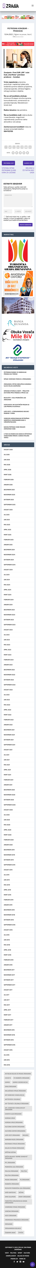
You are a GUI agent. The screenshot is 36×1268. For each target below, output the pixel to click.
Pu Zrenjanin (24, 1179)
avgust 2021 (8, 750)
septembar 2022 (9, 685)
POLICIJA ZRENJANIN (11, 1171)
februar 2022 (9, 720)
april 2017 (7, 1010)
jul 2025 (7, 514)
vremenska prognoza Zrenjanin (16, 1220)
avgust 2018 (8, 930)
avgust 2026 (8, 449)
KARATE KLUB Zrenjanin (13, 1114)
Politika (13, 1253)
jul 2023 (7, 635)
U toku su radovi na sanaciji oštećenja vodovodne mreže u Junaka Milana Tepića (18, 435)
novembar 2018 (9, 915)
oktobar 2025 (9, 499)
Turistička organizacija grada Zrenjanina (16, 1202)
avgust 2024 (8, 569)
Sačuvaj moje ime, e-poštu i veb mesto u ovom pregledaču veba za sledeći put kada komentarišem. (17, 218)
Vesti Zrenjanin (10, 1215)
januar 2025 (8, 544)
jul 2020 (7, 815)
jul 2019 (6, 875)
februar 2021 (8, 780)
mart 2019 (7, 895)
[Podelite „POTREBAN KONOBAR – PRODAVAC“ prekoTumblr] (14, 147)
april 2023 (7, 649)
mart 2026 (7, 474)
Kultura (27, 1253)
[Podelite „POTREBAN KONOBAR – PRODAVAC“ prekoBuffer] (22, 147)
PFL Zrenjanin (10, 1162)
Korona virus (10, 1118)
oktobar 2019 (9, 860)
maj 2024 (7, 585)
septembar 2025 (9, 504)
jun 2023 (7, 640)
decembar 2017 (9, 970)
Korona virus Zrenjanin (13, 1122)
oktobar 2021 (9, 740)
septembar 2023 (9, 624)
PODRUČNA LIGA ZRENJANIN (14, 1167)
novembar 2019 (9, 855)
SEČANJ (21, 1192)
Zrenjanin (8, 1224)
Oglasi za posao (20, 34)
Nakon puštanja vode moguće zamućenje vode (14, 428)
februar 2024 (9, 599)
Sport (20, 1253)
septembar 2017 (9, 985)
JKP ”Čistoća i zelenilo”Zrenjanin (16, 1103)
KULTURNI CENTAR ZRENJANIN (14, 1126)
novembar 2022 (9, 674)
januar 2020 (8, 845)
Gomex (7, 1082)
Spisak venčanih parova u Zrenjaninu (17, 379)
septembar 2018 (9, 925)
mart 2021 (7, 775)
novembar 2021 (9, 735)
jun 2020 (7, 820)
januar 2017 (8, 1025)
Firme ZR (22, 1259)
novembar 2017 (9, 975)
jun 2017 (7, 1000)
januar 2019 (8, 905)
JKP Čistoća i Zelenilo (12, 1099)
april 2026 (7, 469)
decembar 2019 (9, 850)
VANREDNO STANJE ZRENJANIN (15, 1207)
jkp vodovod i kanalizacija (14, 1095)
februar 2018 (8, 960)
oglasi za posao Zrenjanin (14, 1148)
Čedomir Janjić (10, 1232)
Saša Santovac (10, 1192)
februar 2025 (9, 539)
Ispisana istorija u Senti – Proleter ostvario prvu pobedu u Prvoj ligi (16, 392)
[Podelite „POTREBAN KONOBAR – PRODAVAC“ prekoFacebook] (6, 147)
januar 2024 (8, 604)
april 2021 (7, 770)
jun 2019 (7, 880)
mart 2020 (7, 835)
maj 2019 (7, 885)
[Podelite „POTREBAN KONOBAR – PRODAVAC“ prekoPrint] (30, 147)
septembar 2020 (10, 805)
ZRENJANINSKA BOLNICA (13, 1228)
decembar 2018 (9, 910)
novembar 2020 (9, 795)
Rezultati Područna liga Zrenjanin (17, 1188)
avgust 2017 (8, 990)
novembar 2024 (9, 554)
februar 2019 (8, 900)
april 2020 (7, 830)
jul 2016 (6, 1055)
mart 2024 (7, 594)
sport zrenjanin (24, 1197)
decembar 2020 (9, 790)
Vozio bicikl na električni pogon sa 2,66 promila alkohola (16, 405)
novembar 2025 (9, 494)
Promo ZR (14, 1259)
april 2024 (7, 589)
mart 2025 (7, 534)
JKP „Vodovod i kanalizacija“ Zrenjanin (15, 1108)
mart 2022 (7, 715)
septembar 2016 (9, 1045)
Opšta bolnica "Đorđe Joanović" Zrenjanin (16, 1157)
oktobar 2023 (9, 619)
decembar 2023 (9, 610)
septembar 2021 (9, 745)
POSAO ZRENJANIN (11, 1179)
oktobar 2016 (9, 1040)
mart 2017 (7, 1015)
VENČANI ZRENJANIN (11, 1211)
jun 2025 (7, 519)
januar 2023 (8, 665)
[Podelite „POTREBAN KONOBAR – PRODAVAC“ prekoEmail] (26, 147)
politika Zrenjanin (11, 1175)
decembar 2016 (9, 1030)
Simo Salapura (10, 1197)
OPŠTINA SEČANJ (10, 1152)
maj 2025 (7, 524)
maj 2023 (7, 644)
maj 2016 (7, 1065)
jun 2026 (7, 459)
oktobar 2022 (9, 680)
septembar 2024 (10, 564)
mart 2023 (7, 655)
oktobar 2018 (9, 920)
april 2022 (7, 710)
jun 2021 (7, 760)
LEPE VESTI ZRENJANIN (12, 1135)
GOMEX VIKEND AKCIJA (20, 1082)
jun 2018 (7, 940)
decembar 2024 (9, 549)
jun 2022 (7, 699)
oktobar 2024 (9, 559)
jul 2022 (7, 695)
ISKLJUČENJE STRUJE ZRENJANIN (15, 1091)
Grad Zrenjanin (10, 1086)
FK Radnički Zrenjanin (21, 1078)
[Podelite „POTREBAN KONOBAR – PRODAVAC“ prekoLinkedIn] (18, 147)
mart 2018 (7, 955)
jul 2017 (6, 995)
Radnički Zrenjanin (12, 1184)
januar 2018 (8, 965)
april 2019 (7, 890)
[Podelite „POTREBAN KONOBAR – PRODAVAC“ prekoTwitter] (10, 147)
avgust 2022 (8, 690)
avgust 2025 (8, 509)
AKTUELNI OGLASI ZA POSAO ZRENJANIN (18, 1074)
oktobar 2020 (9, 800)
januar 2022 (8, 725)
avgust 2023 (8, 630)
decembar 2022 (9, 669)
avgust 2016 (8, 1050)
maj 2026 (7, 464)
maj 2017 (7, 1005)
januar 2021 (8, 785)
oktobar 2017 (9, 980)
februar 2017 (8, 1020)
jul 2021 (6, 755)
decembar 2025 (9, 489)
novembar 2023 (9, 614)
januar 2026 (8, 484)
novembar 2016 (9, 1035)
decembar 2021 (9, 730)
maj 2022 (7, 705)
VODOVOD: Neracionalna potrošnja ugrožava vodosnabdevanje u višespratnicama (16, 420)
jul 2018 (6, 935)
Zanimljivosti (11, 1256)
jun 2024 (7, 579)
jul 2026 (7, 454)
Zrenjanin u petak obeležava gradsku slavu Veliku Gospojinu (17, 385)
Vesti (29, 34)
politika (24, 1171)
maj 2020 (7, 825)
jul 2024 (7, 574)
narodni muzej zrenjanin (14, 1139)
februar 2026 (9, 479)
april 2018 (7, 950)
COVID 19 (8, 1078)
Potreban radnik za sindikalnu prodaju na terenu (15, 373)
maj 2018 (7, 945)
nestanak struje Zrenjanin (15, 1144)
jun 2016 (7, 1060)
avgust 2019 (8, 870)
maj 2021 (7, 765)
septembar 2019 (9, 865)
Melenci (25, 1135)
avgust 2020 (8, 810)
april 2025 (7, 529)
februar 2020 (9, 840)
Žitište (20, 1232)
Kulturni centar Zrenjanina (15, 1131)
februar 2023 (9, 660)
